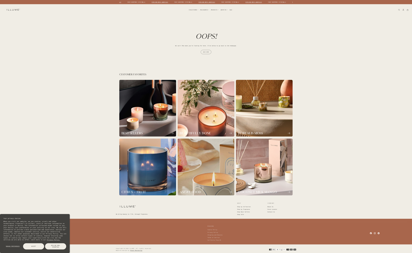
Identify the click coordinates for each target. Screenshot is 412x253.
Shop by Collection (244, 206)
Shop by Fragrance (243, 209)
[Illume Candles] (127, 206)
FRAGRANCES (204, 10)
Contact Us (271, 212)
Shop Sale (240, 214)
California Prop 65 (214, 240)
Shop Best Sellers (243, 212)
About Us (270, 206)
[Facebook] (371, 233)
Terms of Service (214, 237)
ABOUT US (223, 10)
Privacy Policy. (53, 240)
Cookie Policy (212, 229)
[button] (399, 10)
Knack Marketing (136, 250)
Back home (206, 52)
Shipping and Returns (215, 235)
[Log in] (403, 10)
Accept (33, 246)
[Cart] (408, 9)
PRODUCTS (214, 10)
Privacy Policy (213, 232)
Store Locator (272, 209)
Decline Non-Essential (55, 246)
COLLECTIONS (193, 10)
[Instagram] (375, 233)
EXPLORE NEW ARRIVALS (156, 2)
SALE (230, 10)
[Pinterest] (378, 233)
